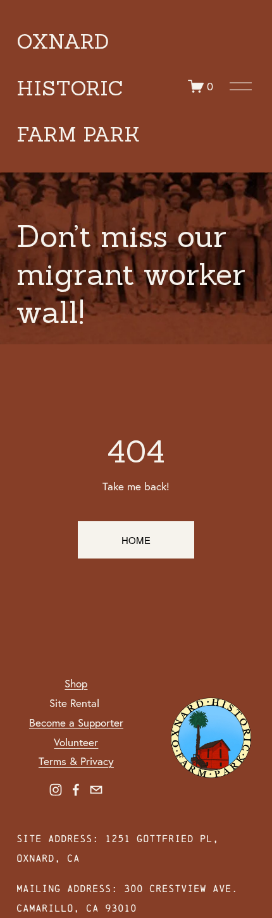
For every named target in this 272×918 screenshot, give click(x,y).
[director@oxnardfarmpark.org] (96, 789)
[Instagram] (55, 789)
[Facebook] (76, 789)
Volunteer (76, 742)
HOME (136, 540)
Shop (76, 683)
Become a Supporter (76, 722)
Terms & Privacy (76, 761)
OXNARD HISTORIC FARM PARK (78, 88)
